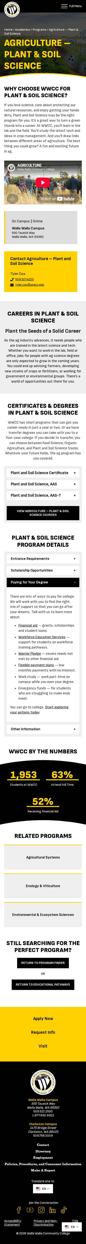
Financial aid (27, 625)
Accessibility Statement (12, 1223)
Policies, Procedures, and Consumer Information (43, 1164)
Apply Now (43, 1018)
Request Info (43, 1032)
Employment (43, 1158)
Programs (39, 30)
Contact (43, 1145)
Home (8, 30)
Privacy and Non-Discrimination (46, 1223)
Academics (22, 30)
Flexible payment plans (36, 665)
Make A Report (43, 1170)
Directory (43, 1151)
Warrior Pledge (29, 653)
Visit (43, 1046)
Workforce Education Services (42, 637)
